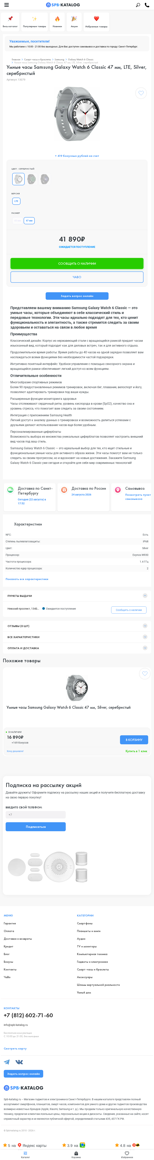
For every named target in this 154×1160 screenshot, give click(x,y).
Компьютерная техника (92, 954)
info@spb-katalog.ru (16, 1024)
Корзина (76, 1157)
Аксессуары (85, 977)
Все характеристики (23, 637)
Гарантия (10, 923)
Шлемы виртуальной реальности (98, 985)
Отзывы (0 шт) (18, 626)
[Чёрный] (31, 179)
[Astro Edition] (44, 179)
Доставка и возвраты (18, 939)
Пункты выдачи (20, 596)
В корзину (134, 740)
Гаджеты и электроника (92, 962)
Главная (16, 59)
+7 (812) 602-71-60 (28, 1015)
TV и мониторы (87, 946)
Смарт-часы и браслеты (37, 59)
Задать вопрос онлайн (77, 296)
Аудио (81, 939)
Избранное (127, 1157)
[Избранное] (141, 94)
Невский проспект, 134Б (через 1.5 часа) (24, 608)
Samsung (59, 59)
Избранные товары (96, 26)
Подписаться (36, 826)
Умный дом (84, 992)
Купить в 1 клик (136, 751)
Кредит (8, 946)
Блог (6, 954)
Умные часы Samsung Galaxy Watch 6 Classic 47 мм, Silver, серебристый (69, 707)
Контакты (10, 969)
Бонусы (8, 962)
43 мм (17, 220)
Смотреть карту (15, 1048)
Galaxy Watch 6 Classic (81, 59)
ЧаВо (7, 977)
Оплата (9, 931)
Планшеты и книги (88, 931)
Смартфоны (85, 923)
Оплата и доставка (23, 648)
